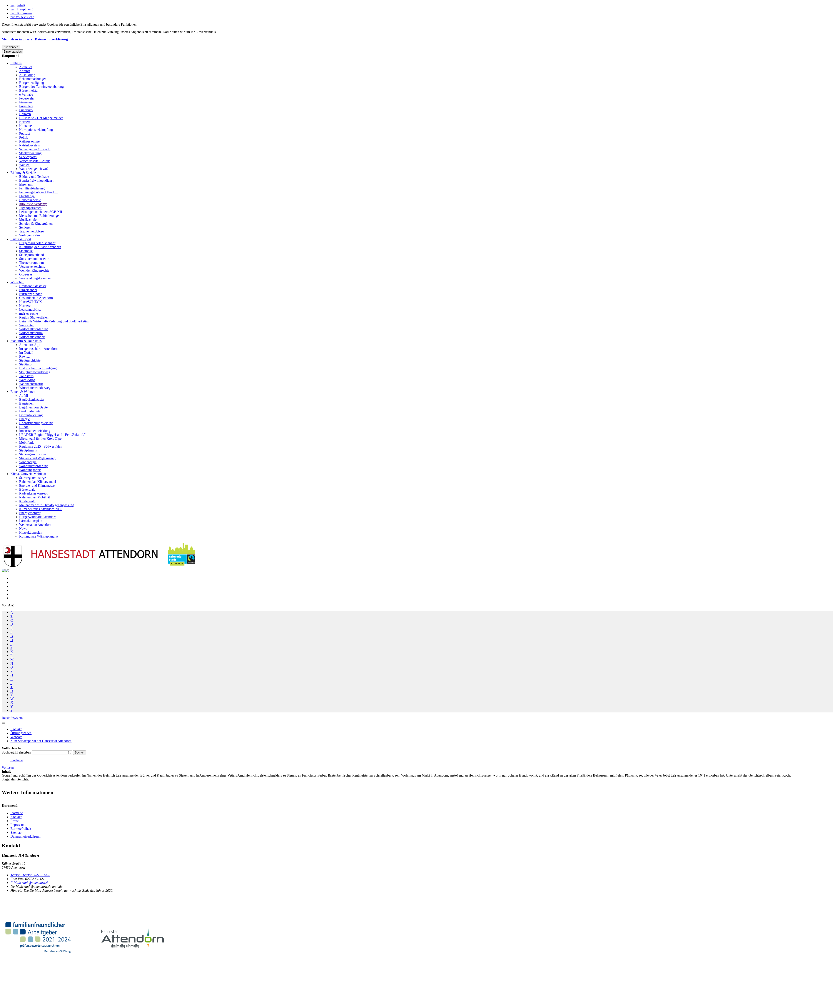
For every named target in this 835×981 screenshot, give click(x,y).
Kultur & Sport (20, 239)
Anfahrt (24, 71)
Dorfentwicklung (31, 415)
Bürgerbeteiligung (31, 83)
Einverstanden (12, 51)
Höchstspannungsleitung (36, 423)
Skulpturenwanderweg (34, 372)
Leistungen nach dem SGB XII (40, 212)
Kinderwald (27, 501)
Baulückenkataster (31, 399)
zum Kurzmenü (21, 13)
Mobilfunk (26, 442)
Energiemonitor (29, 513)
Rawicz (24, 356)
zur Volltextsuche (22, 17)
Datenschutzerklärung (25, 836)
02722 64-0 (30, 875)
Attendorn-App (29, 345)
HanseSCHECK (30, 302)
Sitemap (16, 832)
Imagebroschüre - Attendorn (38, 348)
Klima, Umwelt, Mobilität (28, 474)
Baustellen (26, 403)
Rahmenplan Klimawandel (37, 481)
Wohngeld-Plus (29, 235)
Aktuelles (25, 67)
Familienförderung (32, 188)
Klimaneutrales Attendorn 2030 (40, 509)
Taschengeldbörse (31, 231)
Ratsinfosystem (29, 145)
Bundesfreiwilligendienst (36, 180)
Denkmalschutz (29, 411)
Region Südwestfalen (33, 317)
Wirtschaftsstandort (32, 337)
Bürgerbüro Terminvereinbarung (41, 86)
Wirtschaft (17, 282)
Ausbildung (27, 75)
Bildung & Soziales (23, 172)
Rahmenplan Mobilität (34, 497)
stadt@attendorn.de (29, 883)
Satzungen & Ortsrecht (34, 149)
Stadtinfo (25, 364)
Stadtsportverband (31, 255)
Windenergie (28, 462)
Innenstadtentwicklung (34, 431)
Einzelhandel (28, 290)
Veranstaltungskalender (35, 278)
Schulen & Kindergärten (36, 223)
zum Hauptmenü (21, 9)
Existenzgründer (30, 294)
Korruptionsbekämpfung (36, 129)
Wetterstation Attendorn (35, 524)
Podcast (24, 133)
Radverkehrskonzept (33, 493)
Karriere (24, 122)
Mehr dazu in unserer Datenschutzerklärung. (35, 39)
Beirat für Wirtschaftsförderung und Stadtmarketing (54, 321)
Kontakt (16, 817)
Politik (23, 137)
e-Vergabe (26, 94)
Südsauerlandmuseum (34, 259)
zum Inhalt (17, 5)
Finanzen (25, 102)
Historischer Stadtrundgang (38, 368)
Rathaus (16, 63)
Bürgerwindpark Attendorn (37, 517)
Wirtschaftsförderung (33, 329)
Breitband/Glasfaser (32, 286)
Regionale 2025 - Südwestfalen (40, 446)
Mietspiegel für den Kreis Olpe (40, 438)
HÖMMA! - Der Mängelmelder (41, 118)
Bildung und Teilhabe (34, 176)
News (23, 528)
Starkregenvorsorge (32, 454)
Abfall (23, 395)
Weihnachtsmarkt (31, 384)
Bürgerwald (27, 489)
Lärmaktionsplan (30, 521)
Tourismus (26, 376)
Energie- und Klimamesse (37, 485)
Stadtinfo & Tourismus (26, 341)
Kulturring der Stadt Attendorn (40, 247)
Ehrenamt (25, 184)
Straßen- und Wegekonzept (37, 458)
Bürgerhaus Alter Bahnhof (37, 243)
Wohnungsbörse (30, 470)
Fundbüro (26, 110)
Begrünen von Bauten (34, 407)
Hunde (23, 427)
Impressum (17, 825)
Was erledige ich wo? (33, 169)
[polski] (7, 571)
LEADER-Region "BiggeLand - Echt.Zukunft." (52, 435)
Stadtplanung (28, 450)
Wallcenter (26, 325)
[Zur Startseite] (99, 566)
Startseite (16, 760)
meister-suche (28, 313)
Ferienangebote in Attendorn (38, 192)
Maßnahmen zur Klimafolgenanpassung (46, 505)
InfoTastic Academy (33, 204)
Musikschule (28, 219)
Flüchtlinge (27, 196)
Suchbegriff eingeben (17, 752)
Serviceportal (28, 157)
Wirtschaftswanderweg (34, 388)
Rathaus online (29, 141)
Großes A (25, 274)
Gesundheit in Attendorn (36, 298)
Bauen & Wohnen (22, 391)
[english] (3, 571)
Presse (14, 821)
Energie (24, 419)
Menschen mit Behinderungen (39, 215)
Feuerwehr (26, 98)
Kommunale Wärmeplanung (38, 536)
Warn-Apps (27, 380)
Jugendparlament (30, 208)
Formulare (26, 106)
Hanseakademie (30, 200)
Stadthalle (26, 251)
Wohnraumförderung (33, 466)
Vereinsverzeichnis (32, 266)
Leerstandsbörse (30, 309)
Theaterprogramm (31, 262)
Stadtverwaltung (30, 153)
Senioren (25, 227)
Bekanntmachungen (33, 79)
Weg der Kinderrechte (34, 270)
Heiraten (25, 114)
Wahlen (24, 165)
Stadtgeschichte (29, 360)
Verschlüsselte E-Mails (34, 161)
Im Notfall (26, 352)
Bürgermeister (28, 90)
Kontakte (25, 126)
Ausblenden (10, 47)
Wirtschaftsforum (31, 333)
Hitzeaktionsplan (30, 532)
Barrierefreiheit (20, 828)
